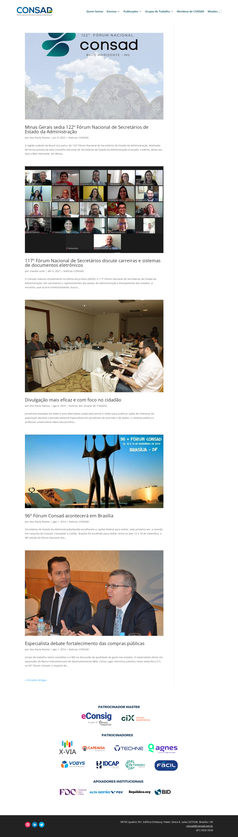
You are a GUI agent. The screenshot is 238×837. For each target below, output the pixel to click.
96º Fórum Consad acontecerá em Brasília (69, 515)
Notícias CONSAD (78, 137)
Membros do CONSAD (190, 11)
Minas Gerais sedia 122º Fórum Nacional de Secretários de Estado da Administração (86, 129)
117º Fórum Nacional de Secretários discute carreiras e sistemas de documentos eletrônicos (92, 262)
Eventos (112, 11)
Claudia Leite (37, 271)
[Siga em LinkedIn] (34, 824)
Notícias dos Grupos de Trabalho (88, 405)
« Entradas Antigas (36, 680)
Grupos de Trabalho (157, 11)
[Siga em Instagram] (27, 824)
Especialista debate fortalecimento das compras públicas (84, 643)
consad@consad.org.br (199, 826)
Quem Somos (94, 11)
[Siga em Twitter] (41, 824)
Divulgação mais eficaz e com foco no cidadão (73, 400)
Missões (213, 11)
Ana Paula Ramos (40, 137)
